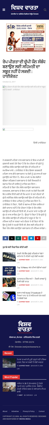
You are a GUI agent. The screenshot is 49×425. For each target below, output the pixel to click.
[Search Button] (45, 10)
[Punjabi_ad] (25, 37)
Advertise (15, 411)
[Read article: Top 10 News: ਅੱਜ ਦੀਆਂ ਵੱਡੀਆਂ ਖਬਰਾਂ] (9, 271)
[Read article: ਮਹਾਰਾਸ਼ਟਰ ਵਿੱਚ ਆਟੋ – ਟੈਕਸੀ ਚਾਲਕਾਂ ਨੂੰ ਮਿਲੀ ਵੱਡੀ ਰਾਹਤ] (9, 282)
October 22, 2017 (9, 82)
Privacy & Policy (28, 411)
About (5, 411)
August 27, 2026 (37, 260)
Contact (42, 411)
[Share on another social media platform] (43, 238)
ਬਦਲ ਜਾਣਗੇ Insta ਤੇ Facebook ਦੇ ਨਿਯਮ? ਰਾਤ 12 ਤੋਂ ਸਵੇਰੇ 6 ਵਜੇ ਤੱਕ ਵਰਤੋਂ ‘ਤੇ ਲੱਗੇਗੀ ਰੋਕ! (31, 296)
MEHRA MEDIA (25, 419)
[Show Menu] (4, 10)
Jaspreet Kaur (24, 260)
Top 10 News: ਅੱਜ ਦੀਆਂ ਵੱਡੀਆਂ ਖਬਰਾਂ (31, 267)
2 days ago (29, 395)
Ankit (21, 395)
